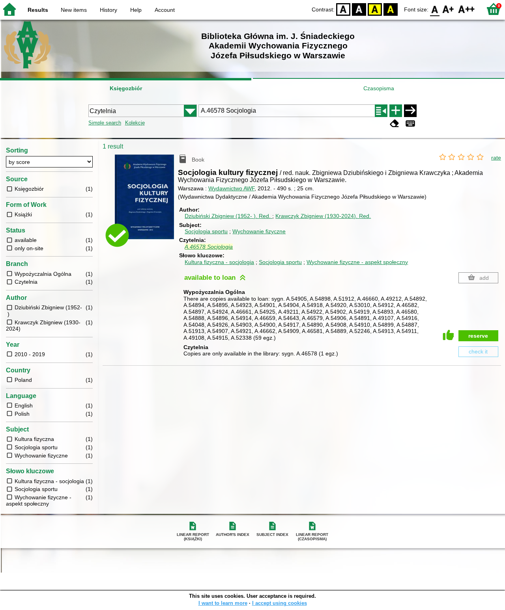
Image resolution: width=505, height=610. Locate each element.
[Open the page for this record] (146, 202)
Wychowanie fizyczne (259, 231)
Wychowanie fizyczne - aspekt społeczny (357, 262)
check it (478, 351)
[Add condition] (395, 110)
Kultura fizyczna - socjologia (219, 262)
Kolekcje (135, 123)
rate (496, 157)
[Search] (410, 110)
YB (374, 9)
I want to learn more (222, 603)
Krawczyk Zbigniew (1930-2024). (323, 216)
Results (38, 10)
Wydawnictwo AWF (231, 188)
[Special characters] (410, 123)
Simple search (104, 123)
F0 (435, 9)
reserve (478, 336)
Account (165, 10)
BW (359, 9)
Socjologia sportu (206, 231)
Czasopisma (378, 88)
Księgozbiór (126, 88)
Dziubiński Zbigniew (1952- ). (228, 216)
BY (390, 9)
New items (74, 10)
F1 (448, 9)
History (108, 10)
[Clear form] (394, 123)
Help (136, 10)
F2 (466, 9)
